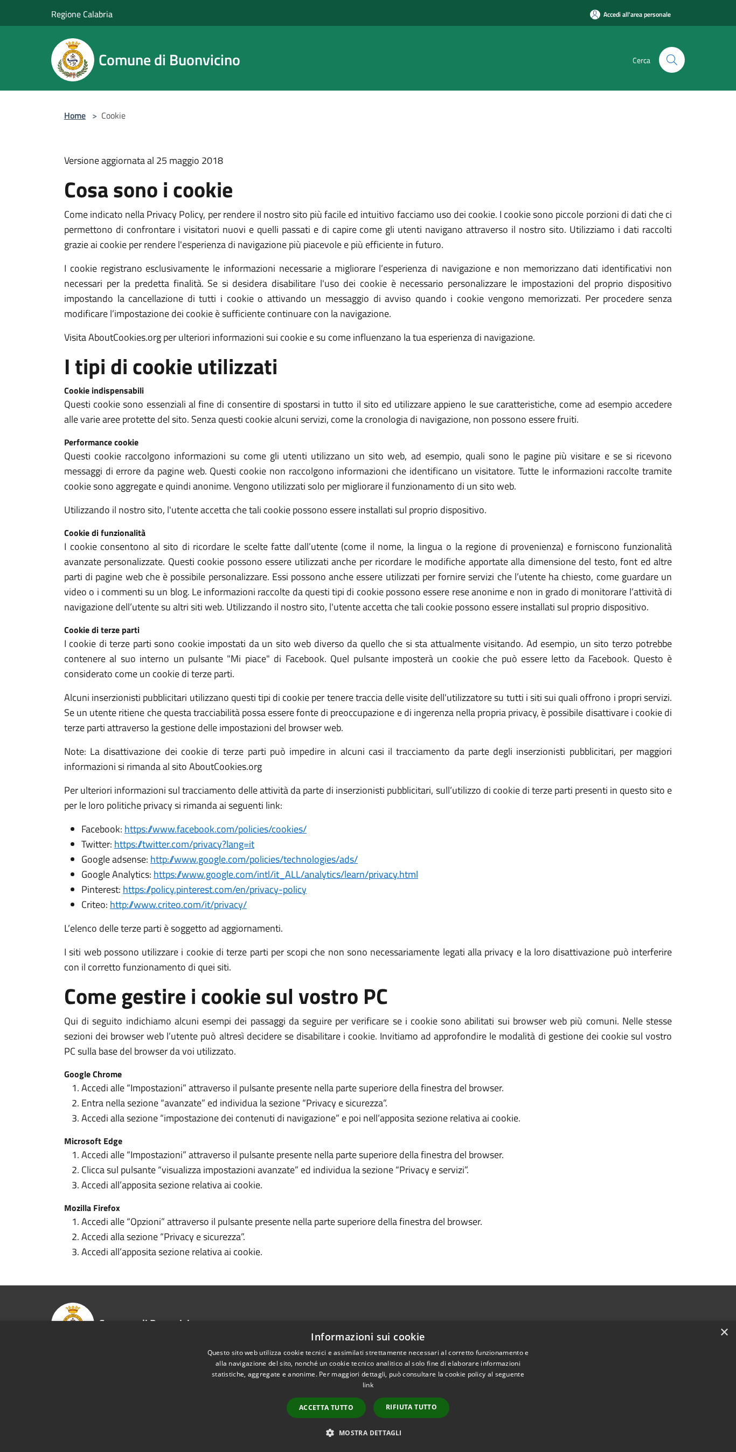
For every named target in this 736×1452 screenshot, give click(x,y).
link (368, 1384)
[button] (367, 1432)
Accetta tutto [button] (326, 1407)
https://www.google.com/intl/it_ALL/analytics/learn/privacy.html (286, 874)
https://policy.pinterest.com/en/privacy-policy (215, 889)
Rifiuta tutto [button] (411, 1407)
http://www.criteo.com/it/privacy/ (178, 904)
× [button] (724, 1333)
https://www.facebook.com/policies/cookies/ (215, 829)
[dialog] (368, 1386)
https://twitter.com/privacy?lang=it (184, 844)
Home (75, 115)
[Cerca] (672, 60)
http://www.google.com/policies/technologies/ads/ (254, 859)
